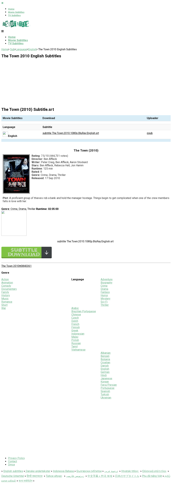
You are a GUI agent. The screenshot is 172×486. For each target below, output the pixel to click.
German (105, 372)
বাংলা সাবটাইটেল (25, 480)
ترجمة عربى (111, 471)
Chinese (76, 314)
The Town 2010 (10, 266)
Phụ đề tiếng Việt (152, 476)
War (3, 308)
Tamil (74, 346)
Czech (75, 317)
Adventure (107, 279)
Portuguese (107, 388)
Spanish (105, 391)
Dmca (11, 464)
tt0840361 (25, 266)
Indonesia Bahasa (63, 471)
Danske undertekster (37, 471)
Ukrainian (106, 397)
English (32, 49)
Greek (74, 330)
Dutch (74, 321)
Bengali (105, 356)
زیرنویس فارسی (75, 476)
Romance (6, 301)
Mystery (105, 298)
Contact (12, 461)
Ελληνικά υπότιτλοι (154, 471)
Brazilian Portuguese (83, 311)
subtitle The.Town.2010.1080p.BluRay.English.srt (70, 133)
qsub (150, 133)
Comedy (6, 285)
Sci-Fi (104, 301)
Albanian (106, 352)
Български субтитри (89, 471)
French (75, 324)
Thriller (105, 305)
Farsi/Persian (109, 384)
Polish (75, 340)
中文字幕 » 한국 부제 (100, 476)
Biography (106, 282)
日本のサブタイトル (127, 476)
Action (5, 279)
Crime (104, 285)
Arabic (75, 308)
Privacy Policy (16, 458)
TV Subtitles (14, 15)
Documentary (9, 289)
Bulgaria (105, 359)
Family (5, 292)
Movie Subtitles (16, 12)
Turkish (105, 394)
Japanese (106, 378)
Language (21, 49)
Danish (105, 365)
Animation (7, 282)
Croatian (105, 362)
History (5, 295)
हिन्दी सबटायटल (34, 476)
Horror (104, 295)
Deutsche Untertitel (12, 476)
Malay (74, 337)
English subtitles (13, 471)
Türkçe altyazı (54, 476)
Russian (76, 343)
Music (5, 298)
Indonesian (77, 333)
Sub (12, 49)
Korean (105, 381)
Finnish (75, 327)
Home (11, 9)
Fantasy (105, 292)
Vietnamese (78, 349)
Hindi (104, 375)
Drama (104, 289)
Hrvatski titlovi (130, 471)
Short (4, 305)
